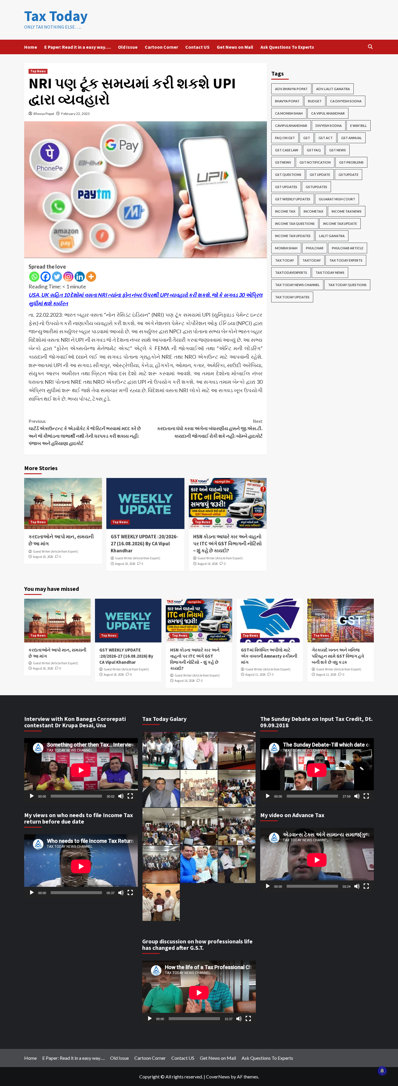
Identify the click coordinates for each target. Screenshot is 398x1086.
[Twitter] (57, 277)
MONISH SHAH (286, 248)
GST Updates (286, 187)
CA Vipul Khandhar (328, 113)
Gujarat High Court (337, 199)
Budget (315, 101)
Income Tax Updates (293, 236)
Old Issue (128, 47)
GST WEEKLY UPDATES (292, 199)
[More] (91, 277)
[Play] (32, 796)
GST (306, 138)
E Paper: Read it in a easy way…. (77, 47)
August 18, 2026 (43, 557)
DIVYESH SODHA (329, 125)
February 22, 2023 (75, 113)
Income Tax (285, 211)
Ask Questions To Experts (287, 47)
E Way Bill (358, 125)
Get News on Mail (235, 47)
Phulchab (314, 248)
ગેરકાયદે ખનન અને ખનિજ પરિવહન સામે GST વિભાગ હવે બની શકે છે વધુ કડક (338, 656)
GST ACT (325, 138)
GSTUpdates (316, 187)
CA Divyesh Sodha (346, 101)
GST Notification (315, 162)
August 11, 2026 (255, 674)
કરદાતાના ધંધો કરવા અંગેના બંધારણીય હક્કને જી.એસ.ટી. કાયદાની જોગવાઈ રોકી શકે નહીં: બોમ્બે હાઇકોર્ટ (209, 428)
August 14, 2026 (208, 564)
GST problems (351, 162)
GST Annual (351, 138)
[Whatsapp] (34, 277)
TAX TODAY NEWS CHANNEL (297, 285)
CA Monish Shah (289, 113)
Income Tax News (347, 211)
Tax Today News (330, 272)
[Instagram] (68, 277)
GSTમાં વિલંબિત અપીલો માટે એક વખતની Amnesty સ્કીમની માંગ (269, 656)
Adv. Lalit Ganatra (333, 89)
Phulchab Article (347, 248)
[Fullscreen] (130, 796)
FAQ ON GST (285, 138)
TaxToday (311, 260)
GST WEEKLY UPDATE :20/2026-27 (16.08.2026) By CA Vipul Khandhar (144, 543)
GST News (337, 150)
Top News (38, 71)
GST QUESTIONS (288, 174)
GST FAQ (314, 150)
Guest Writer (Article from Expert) (55, 551)
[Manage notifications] (382, 1071)
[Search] (370, 47)
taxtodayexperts (291, 272)
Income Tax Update (340, 223)
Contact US (197, 47)
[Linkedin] (80, 277)
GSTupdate (348, 174)
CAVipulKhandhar (291, 125)
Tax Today (56, 16)
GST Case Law (286, 150)
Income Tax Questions (295, 223)
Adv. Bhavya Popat (291, 89)
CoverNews (218, 1076)
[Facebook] (45, 277)
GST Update (320, 174)
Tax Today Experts (345, 260)
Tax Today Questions (347, 285)
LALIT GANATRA (332, 236)
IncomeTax (313, 211)
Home (30, 47)
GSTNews (283, 162)
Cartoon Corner (161, 47)
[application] (81, 770)
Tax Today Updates (292, 297)
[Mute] (121, 796)
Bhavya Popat (44, 113)
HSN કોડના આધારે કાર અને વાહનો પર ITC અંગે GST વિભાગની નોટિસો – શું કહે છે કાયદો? (227, 543)
